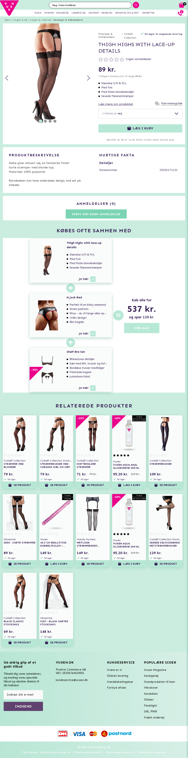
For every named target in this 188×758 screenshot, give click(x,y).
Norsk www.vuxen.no (119, 752)
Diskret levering (117, 675)
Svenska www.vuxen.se (55, 752)
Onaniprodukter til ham (159, 681)
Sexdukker (151, 693)
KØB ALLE (142, 328)
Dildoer (149, 699)
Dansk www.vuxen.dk (152, 752)
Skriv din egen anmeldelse (96, 214)
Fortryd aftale (116, 687)
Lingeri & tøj (20, 20)
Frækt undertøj (154, 717)
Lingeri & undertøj (40, 20)
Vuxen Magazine (155, 670)
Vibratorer (151, 687)
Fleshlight (150, 705)
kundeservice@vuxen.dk (72, 680)
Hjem (7, 20)
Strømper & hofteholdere (68, 20)
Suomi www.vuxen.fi (88, 752)
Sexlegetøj (151, 675)
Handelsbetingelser (120, 681)
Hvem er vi (114, 670)
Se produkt (22, 485)
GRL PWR (150, 711)
